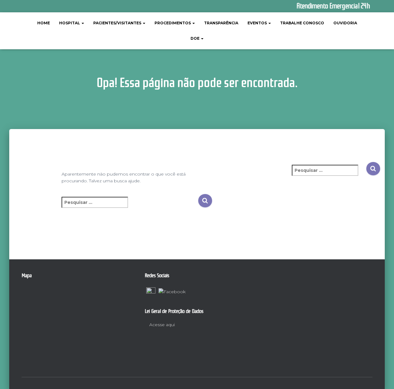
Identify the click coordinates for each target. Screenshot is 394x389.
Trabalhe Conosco (302, 23)
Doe (195, 38)
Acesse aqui (161, 324)
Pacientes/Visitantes (117, 23)
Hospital (70, 23)
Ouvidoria (345, 23)
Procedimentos (173, 23)
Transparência (221, 23)
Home (43, 23)
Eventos (257, 23)
